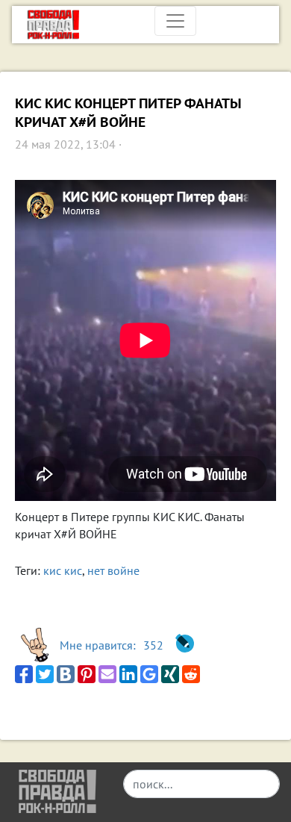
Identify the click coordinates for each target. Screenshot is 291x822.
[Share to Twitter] (45, 674)
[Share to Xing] (170, 674)
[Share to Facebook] (24, 674)
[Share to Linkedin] (128, 674)
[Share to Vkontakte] (66, 674)
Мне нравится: (111, 645)
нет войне (113, 570)
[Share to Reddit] (191, 674)
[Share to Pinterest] (87, 674)
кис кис (62, 570)
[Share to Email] (107, 674)
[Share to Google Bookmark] (149, 674)
